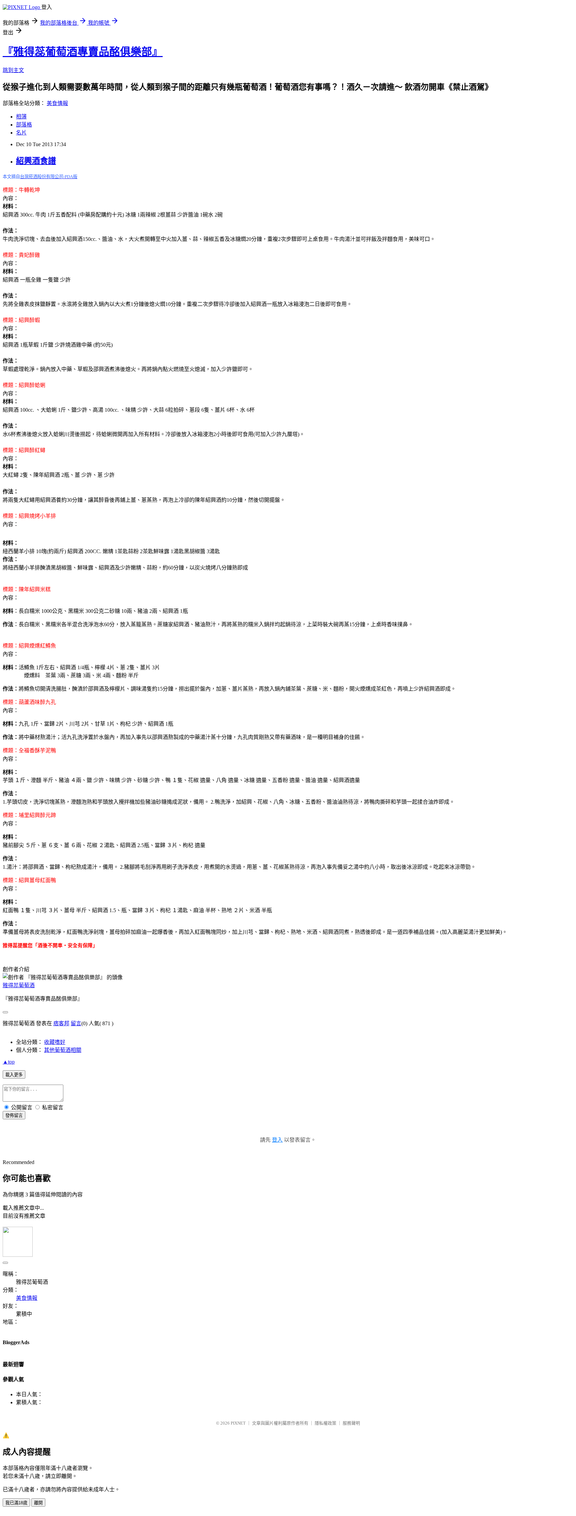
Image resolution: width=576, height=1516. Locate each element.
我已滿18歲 (16, 1502)
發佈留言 (14, 1115)
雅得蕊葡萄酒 (19, 985)
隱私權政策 (325, 1423)
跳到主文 (13, 70)
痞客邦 (61, 1023)
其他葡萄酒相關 (62, 1050)
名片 (21, 132)
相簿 (21, 116)
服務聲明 (351, 1423)
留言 (76, 1023)
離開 (38, 1502)
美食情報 (57, 103)
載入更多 (14, 1074)
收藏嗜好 (54, 1042)
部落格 (24, 124)
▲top (9, 1062)
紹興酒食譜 (36, 160)
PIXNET (238, 1423)
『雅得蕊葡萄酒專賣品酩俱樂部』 (83, 52)
